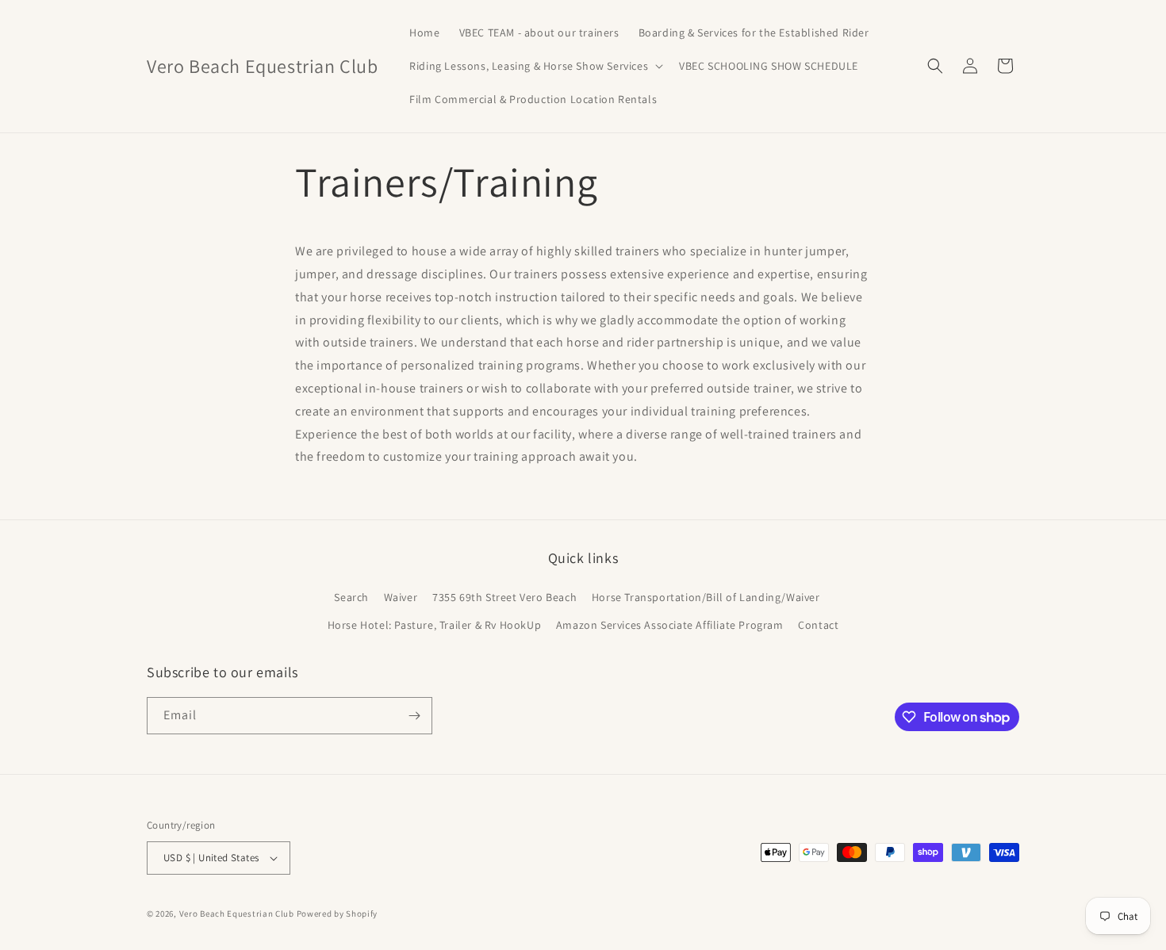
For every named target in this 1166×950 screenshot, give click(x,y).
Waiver (401, 597)
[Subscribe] (414, 715)
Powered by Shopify (337, 913)
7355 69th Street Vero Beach (504, 597)
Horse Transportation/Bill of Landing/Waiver (706, 597)
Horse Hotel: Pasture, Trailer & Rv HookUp (435, 625)
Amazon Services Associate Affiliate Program (670, 625)
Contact (818, 625)
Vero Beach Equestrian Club (236, 913)
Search (351, 597)
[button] (534, 65)
